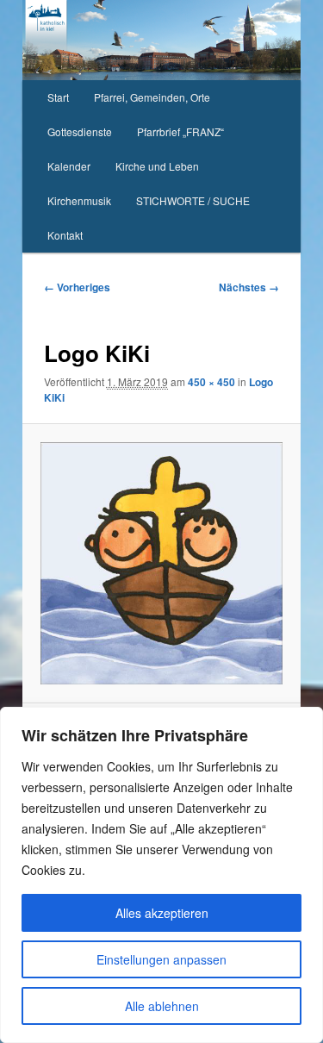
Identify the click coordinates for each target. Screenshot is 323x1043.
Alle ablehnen (162, 1006)
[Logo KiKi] (161, 563)
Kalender (68, 166)
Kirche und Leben (157, 166)
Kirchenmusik (79, 200)
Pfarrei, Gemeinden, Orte (152, 97)
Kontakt (65, 235)
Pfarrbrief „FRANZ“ (180, 131)
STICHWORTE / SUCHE (193, 200)
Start (58, 97)
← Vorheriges (77, 287)
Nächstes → (249, 287)
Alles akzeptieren (161, 912)
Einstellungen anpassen (161, 959)
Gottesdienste (79, 131)
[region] (161, 875)
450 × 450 (211, 382)
